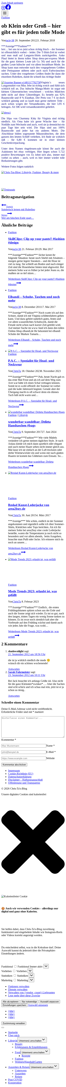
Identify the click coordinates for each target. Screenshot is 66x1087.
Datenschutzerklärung (19, 776)
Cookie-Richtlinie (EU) (20, 773)
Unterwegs (21, 1070)
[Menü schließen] (2, 1027)
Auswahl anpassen (49, 1001)
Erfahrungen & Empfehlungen (31, 1047)
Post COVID (15, 1079)
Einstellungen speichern (14, 1005)
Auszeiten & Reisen (18, 1067)
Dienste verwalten (17, 989)
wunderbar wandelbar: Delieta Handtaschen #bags (29, 423)
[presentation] (36, 351)
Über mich (13, 1035)
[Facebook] (8, 8)
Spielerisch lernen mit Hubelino (18, 208)
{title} (11, 1011)
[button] (33, 842)
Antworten (14, 669)
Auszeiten (20, 1073)
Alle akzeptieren (10, 1001)
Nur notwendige (29, 1001)
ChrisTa (17, 371)
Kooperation (14, 1082)
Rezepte (26, 1055)
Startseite (13, 1032)
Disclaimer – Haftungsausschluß (25, 779)
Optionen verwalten (18, 986)
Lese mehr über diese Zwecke (24, 995)
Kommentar (8, 739)
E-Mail (51, 751)
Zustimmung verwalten (14, 1023)
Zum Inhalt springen (12, 2)
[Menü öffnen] (4, 13)
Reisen (18, 1076)
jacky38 (10, 40)
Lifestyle (23, 415)
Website (50, 758)
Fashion (5, 17)
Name (50, 745)
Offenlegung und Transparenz (24, 782)
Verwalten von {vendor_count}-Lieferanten (31, 992)
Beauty (19, 1044)
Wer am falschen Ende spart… (17, 216)
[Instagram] (3, 8)
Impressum (14, 770)
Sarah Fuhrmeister (19, 672)
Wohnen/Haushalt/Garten (28, 1061)
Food (17, 1052)
